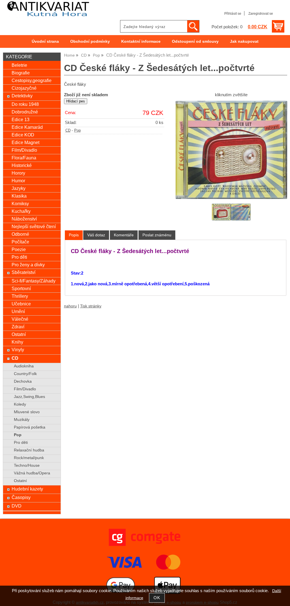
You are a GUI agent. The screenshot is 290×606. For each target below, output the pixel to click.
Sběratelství (23, 272)
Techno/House (27, 465)
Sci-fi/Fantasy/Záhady (34, 280)
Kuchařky (21, 211)
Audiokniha (24, 366)
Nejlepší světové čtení (34, 226)
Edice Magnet (25, 142)
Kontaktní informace (141, 41)
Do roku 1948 (25, 104)
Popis (74, 235)
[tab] (74, 235)
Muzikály (21, 419)
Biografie (21, 72)
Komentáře (124, 235)
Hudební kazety (27, 488)
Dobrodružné (25, 111)
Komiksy (20, 203)
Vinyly (18, 349)
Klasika (19, 195)
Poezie (19, 249)
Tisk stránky (90, 306)
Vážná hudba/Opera (32, 473)
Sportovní (21, 288)
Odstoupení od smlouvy (195, 41)
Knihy (17, 341)
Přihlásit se (232, 14)
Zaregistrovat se (260, 14)
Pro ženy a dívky (28, 264)
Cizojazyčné (24, 88)
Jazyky (18, 188)
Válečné (20, 319)
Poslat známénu (156, 235)
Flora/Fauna (24, 157)
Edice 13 (20, 119)
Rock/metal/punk (29, 458)
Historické (22, 165)
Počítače (20, 241)
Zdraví (18, 326)
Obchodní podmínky (90, 41)
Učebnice (21, 303)
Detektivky (22, 95)
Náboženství (24, 218)
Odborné (20, 234)
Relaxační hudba (29, 450)
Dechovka (23, 381)
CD (68, 130)
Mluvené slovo (27, 412)
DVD (17, 505)
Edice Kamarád (27, 127)
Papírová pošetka (29, 427)
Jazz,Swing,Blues (29, 397)
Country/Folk (25, 374)
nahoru (70, 306)
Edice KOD (23, 134)
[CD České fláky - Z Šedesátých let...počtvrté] (231, 150)
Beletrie (19, 65)
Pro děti (19, 257)
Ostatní (19, 334)
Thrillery (20, 296)
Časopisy (21, 497)
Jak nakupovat (244, 41)
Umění (18, 311)
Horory (18, 172)
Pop (77, 130)
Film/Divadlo (24, 150)
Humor (18, 180)
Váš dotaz (96, 235)
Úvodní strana (45, 41)
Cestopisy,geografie (32, 80)
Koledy (20, 404)
